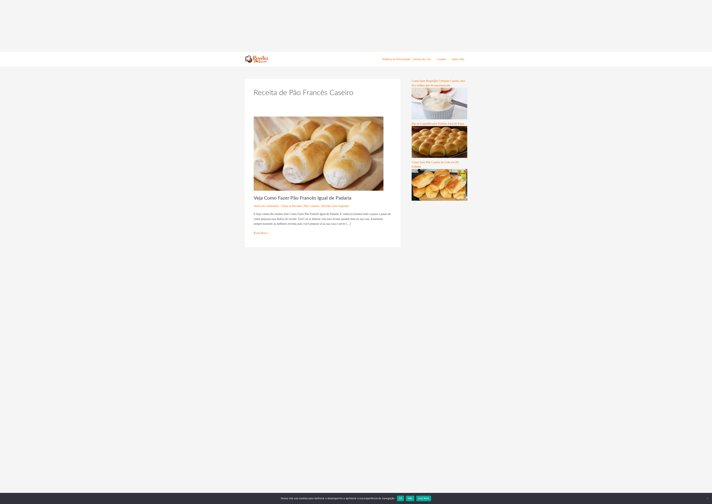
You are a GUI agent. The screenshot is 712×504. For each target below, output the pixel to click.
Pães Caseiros (311, 206)
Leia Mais (423, 498)
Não (410, 498)
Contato (441, 59)
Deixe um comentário (266, 206)
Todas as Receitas (291, 206)
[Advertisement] (111, 26)
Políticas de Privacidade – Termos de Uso (406, 59)
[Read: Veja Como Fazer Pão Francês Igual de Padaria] (318, 153)
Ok (400, 498)
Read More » (261, 233)
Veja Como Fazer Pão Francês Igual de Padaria (302, 198)
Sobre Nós (458, 59)
